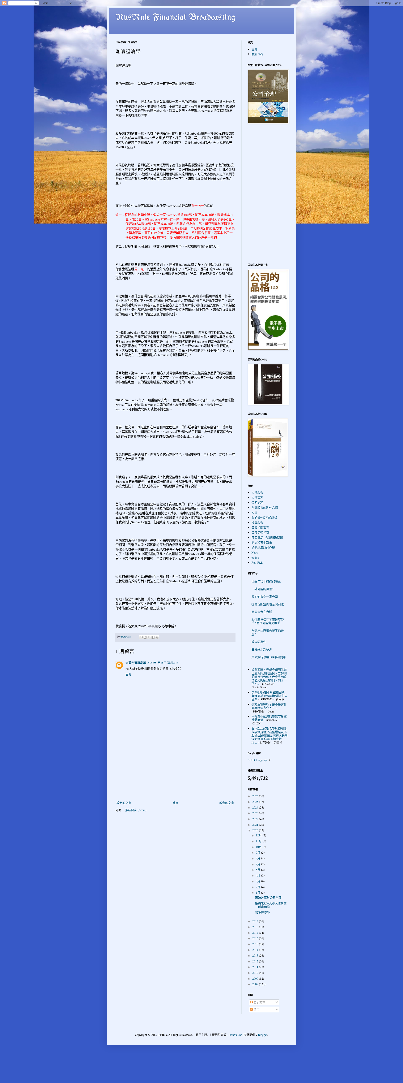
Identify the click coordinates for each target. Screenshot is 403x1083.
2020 (255, 830)
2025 (255, 802)
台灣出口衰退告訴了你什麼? (267, 632)
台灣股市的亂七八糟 (264, 508)
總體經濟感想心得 (263, 547)
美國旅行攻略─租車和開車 (268, 657)
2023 (255, 813)
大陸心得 (257, 492)
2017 (255, 933)
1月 (258, 892)
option (255, 557)
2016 (255, 938)
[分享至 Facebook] (153, 637)
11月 (259, 841)
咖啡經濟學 (262, 912)
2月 (258, 887)
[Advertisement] (175, 768)
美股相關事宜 (260, 527)
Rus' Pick (257, 562)
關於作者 (257, 54)
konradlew (235, 1035)
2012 (255, 961)
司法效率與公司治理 (268, 898)
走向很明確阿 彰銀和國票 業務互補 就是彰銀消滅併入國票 (269, 695)
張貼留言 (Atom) (136, 810)
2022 (255, 819)
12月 (259, 835)
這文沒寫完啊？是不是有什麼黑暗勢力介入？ (269, 706)
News (254, 552)
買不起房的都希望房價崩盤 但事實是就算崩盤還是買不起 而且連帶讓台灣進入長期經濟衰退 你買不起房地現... (269, 735)
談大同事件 (258, 642)
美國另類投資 (260, 532)
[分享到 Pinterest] (157, 637)
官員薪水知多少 (261, 649)
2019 (255, 921)
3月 (258, 881)
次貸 (254, 513)
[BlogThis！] (145, 637)
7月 (258, 864)
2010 (255, 973)
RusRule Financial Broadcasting (175, 17)
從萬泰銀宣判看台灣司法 (267, 604)
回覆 (128, 674)
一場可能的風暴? (262, 589)
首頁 (175, 803)
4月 (258, 875)
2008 (255, 984)
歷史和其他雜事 (261, 542)
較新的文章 (123, 803)
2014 (255, 950)
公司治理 (257, 502)
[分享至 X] (149, 637)
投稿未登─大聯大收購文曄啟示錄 (271, 905)
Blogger (262, 1035)
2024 (255, 807)
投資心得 (257, 522)
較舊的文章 (226, 803)
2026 (255, 796)
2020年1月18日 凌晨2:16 (162, 663)
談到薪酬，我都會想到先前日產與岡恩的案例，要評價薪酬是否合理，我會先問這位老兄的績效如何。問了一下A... (269, 677)
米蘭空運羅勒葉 (136, 662)
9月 (258, 852)
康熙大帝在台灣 (261, 612)
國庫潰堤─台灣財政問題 (267, 538)
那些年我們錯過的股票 (266, 581)
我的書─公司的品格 (264, 517)
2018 (255, 927)
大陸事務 (257, 497)
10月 (259, 847)
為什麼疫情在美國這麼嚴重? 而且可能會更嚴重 (267, 621)
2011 (255, 967)
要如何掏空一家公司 (264, 597)
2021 (255, 825)
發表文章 (259, 1002)
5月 (258, 870)
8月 (258, 858)
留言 (256, 1009)
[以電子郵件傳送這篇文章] (141, 637)
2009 (255, 978)
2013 (255, 955)
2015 (255, 944)
